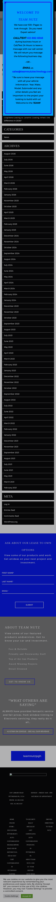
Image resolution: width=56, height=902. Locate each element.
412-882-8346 (35, 37)
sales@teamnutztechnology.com (32, 71)
